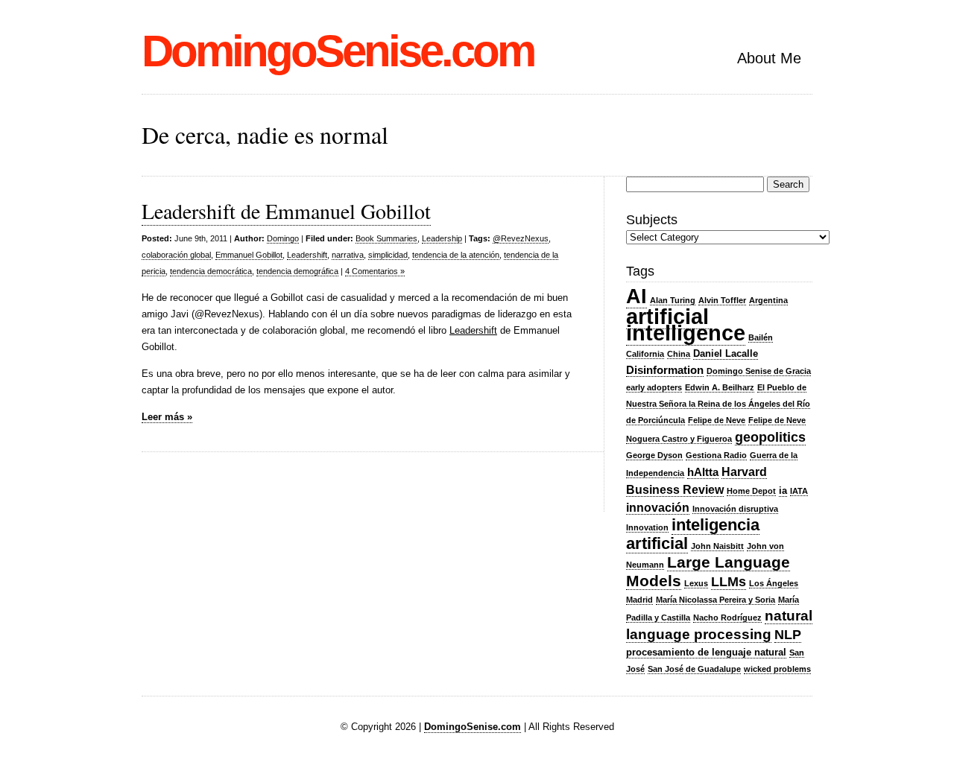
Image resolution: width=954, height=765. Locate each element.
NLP (787, 634)
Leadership (442, 238)
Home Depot (751, 490)
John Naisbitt (717, 546)
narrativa (348, 254)
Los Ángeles (773, 583)
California (645, 353)
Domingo (283, 238)
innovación (657, 507)
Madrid (639, 599)
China (678, 353)
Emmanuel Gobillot (248, 254)
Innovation (647, 527)
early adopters (654, 387)
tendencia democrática (211, 271)
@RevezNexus (521, 238)
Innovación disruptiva (735, 508)
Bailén (760, 337)
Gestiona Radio (716, 455)
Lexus (696, 583)
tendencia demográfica (297, 271)
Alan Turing (672, 300)
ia (783, 490)
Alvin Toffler (722, 300)
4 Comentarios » (375, 271)
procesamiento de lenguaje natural (706, 652)
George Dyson (654, 455)
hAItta (702, 472)
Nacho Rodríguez (727, 617)
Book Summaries (386, 238)
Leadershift (307, 254)
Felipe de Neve (716, 420)
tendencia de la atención (455, 254)
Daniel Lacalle (725, 353)
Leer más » (167, 416)
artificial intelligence (685, 324)
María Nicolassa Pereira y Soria (715, 599)
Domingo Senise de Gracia (759, 370)
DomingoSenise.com (338, 51)
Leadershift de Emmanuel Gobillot (286, 211)
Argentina (768, 300)
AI (636, 296)
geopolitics (770, 437)
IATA (799, 490)
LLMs (728, 581)
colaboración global (176, 254)
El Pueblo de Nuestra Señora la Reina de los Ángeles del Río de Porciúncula (718, 404)
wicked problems (777, 668)
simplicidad (388, 254)
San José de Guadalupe (694, 668)
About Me (769, 58)
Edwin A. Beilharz (719, 387)
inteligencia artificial (692, 534)
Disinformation (665, 370)
